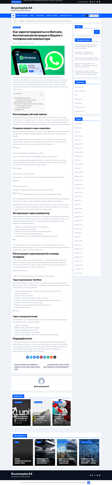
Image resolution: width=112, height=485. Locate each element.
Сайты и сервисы (52, 15)
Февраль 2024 (79, 216)
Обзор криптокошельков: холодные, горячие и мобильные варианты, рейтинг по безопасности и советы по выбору (86, 72)
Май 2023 (78, 237)
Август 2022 (78, 273)
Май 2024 (78, 204)
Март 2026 (78, 140)
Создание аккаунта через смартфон (26, 100)
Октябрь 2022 (79, 265)
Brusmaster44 (21, 8)
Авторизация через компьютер (23, 102)
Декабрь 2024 (79, 176)
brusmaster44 (21, 43)
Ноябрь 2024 (79, 180)
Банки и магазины (22, 15)
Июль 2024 (78, 196)
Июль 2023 (78, 229)
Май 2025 (78, 160)
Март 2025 (78, 168)
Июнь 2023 (78, 233)
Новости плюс (79, 99)
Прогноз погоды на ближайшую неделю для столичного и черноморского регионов (87, 58)
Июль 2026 (78, 124)
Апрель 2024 (78, 208)
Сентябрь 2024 (79, 188)
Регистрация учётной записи (22, 98)
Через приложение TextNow (24, 106)
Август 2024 (78, 192)
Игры (32, 15)
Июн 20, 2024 (38, 423)
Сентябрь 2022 (79, 269)
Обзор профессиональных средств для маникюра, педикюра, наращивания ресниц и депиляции (86, 46)
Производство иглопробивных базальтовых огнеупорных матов (84, 53)
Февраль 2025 (79, 172)
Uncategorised (79, 87)
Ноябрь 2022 (78, 261)
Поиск (78, 27)
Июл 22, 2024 (18, 423)
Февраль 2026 (79, 144)
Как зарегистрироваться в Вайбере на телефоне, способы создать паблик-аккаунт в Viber (27, 367)
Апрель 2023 (78, 241)
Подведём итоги (19, 109)
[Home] (13, 16)
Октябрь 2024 (79, 184)
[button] (100, 16)
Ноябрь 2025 (79, 156)
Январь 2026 (79, 148)
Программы (40, 15)
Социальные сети (65, 15)
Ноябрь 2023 (78, 225)
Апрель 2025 (78, 164)
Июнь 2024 (78, 200)
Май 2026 (78, 132)
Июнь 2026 (78, 128)
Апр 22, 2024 (57, 423)
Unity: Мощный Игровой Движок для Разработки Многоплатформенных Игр (21, 419)
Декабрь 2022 (79, 257)
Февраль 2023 (79, 249)
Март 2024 (78, 212)
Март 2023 (78, 245)
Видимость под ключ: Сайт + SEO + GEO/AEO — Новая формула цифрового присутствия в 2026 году (86, 65)
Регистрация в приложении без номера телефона (29, 104)
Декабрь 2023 (79, 220)
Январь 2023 (78, 253)
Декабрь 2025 (79, 152)
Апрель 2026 (78, 136)
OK (88, 482)
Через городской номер (23, 107)
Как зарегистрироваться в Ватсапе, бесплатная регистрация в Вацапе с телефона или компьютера (38, 35)
